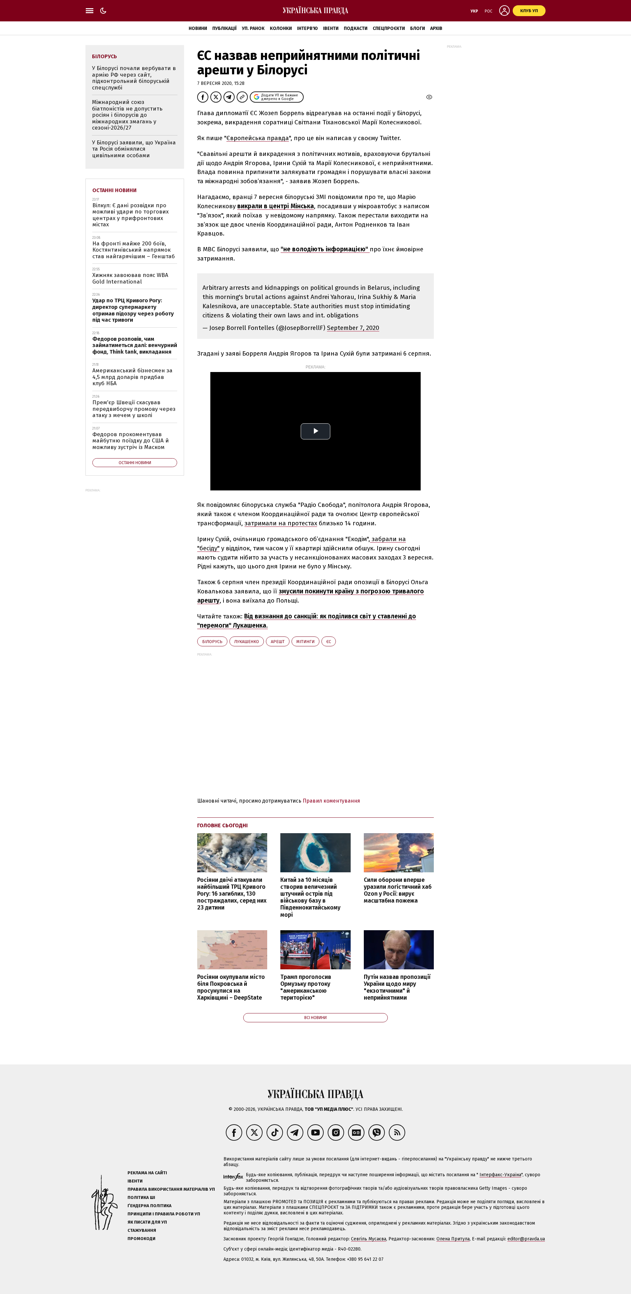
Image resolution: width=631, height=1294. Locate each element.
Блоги (417, 28)
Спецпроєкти (389, 28)
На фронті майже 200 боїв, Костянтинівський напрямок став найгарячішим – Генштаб (133, 250)
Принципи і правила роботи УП (164, 1213)
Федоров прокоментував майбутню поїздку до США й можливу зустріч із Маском (130, 441)
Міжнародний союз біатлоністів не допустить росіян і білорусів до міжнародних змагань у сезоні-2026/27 (127, 115)
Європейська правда (257, 138)
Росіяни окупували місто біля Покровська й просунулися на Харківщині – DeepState (231, 987)
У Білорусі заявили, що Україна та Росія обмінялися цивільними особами (134, 149)
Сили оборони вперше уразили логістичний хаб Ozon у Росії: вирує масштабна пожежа (398, 890)
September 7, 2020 (353, 328)
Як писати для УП (147, 1222)
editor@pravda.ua (526, 1239)
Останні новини (114, 190)
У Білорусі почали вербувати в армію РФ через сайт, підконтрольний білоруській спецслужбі (134, 78)
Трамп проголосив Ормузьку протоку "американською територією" (305, 987)
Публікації (224, 28)
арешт (278, 641)
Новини (198, 28)
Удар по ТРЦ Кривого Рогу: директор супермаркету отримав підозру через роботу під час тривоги (133, 310)
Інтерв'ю (307, 28)
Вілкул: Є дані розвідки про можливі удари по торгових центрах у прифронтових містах (130, 215)
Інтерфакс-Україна (500, 1175)
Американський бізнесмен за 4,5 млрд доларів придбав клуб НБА (132, 377)
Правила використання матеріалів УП (171, 1189)
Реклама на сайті (147, 1172)
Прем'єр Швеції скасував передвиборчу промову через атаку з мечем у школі (133, 409)
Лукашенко (246, 641)
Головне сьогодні (222, 825)
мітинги (305, 641)
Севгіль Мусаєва (368, 1239)
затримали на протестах (281, 523)
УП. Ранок (253, 28)
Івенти (331, 28)
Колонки (281, 28)
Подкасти (355, 28)
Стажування (142, 1230)
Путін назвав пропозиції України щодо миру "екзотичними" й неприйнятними (397, 987)
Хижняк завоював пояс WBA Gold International (130, 278)
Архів (436, 28)
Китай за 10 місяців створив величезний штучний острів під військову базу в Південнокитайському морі (310, 897)
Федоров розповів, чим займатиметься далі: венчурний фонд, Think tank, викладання (134, 345)
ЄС (328, 641)
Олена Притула (453, 1239)
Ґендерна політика (150, 1205)
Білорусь (212, 641)
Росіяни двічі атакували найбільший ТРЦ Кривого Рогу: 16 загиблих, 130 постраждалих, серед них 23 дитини (232, 894)
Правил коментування (331, 801)
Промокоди (141, 1238)
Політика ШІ (141, 1197)
